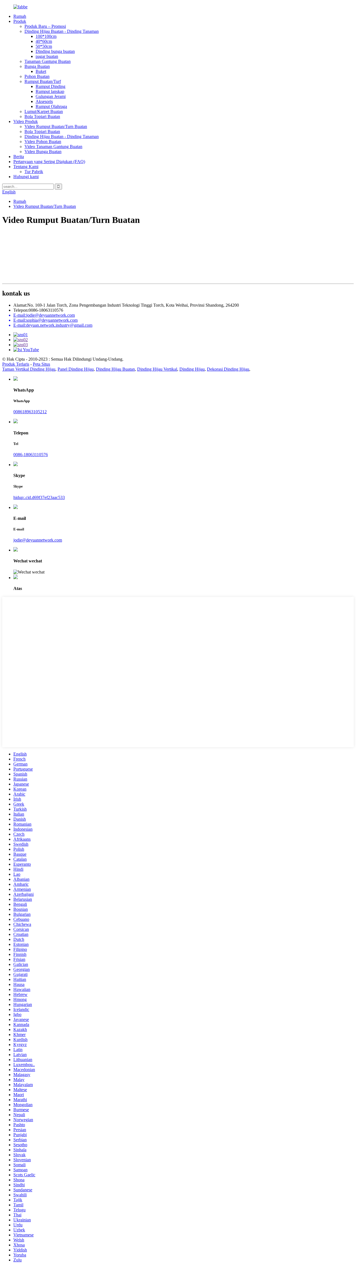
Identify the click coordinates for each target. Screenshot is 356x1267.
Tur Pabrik (33, 171)
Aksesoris (44, 101)
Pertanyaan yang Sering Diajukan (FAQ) (49, 161)
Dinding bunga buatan (55, 51)
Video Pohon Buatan (42, 141)
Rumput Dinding (50, 86)
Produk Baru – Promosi (45, 26)
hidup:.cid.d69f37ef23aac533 (39, 497)
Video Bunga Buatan (42, 151)
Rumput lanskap (50, 91)
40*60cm (44, 41)
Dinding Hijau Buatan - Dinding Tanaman (61, 31)
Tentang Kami (25, 166)
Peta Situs (41, 364)
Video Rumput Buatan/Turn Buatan (55, 126)
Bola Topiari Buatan (42, 116)
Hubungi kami (26, 176)
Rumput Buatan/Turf (42, 81)
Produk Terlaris (15, 364)
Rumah (19, 16)
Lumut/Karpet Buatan (43, 111)
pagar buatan (47, 56)
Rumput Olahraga (51, 106)
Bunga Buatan (37, 66)
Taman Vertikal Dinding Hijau (28, 369)
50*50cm (44, 46)
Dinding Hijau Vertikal (157, 369)
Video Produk (25, 121)
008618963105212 (30, 411)
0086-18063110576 (30, 454)
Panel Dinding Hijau (76, 369)
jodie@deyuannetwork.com (37, 540)
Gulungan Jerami (51, 96)
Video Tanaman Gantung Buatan (53, 146)
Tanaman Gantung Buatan (47, 61)
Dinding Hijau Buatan (115, 369)
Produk (19, 21)
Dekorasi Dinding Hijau (228, 369)
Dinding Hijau (192, 369)
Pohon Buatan (37, 76)
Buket (41, 71)
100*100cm (46, 36)
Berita (18, 156)
